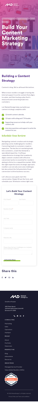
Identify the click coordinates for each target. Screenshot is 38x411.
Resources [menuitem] (8, 359)
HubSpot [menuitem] (8, 332)
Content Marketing (22, 18)
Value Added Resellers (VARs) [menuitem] (14, 370)
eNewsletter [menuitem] (9, 356)
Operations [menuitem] (8, 329)
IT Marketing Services (8, 18)
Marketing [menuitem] (8, 323)
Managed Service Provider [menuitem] (13, 367)
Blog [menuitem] (6, 353)
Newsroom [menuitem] (8, 346)
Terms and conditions (23, 396)
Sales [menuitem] (6, 326)
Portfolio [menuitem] (8, 343)
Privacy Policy (12, 396)
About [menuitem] (7, 340)
